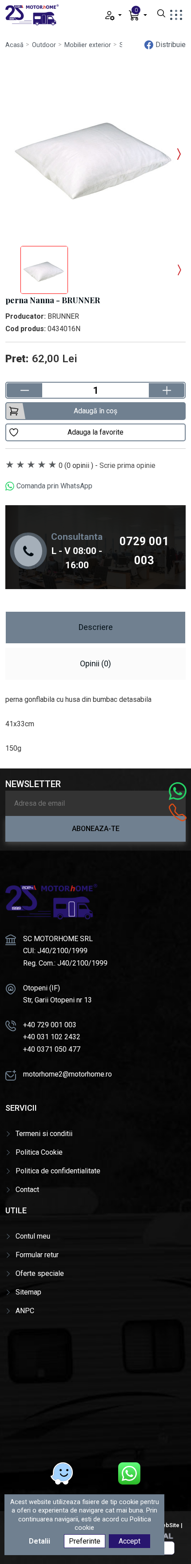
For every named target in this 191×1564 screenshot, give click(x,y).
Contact (27, 1189)
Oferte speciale (40, 1273)
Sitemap (28, 1292)
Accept (129, 1541)
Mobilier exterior (87, 45)
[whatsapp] (129, 1473)
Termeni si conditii (44, 1133)
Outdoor (44, 45)
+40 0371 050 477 (51, 1049)
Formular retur (37, 1255)
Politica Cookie (39, 1152)
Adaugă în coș (95, 411)
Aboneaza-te (95, 828)
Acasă (14, 45)
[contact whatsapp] (178, 791)
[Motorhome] (32, 14)
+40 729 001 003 (49, 1025)
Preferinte (84, 1541)
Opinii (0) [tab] (95, 663)
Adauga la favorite (95, 432)
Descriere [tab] (96, 627)
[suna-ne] (178, 812)
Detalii (39, 1541)
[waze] (62, 1473)
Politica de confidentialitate (58, 1171)
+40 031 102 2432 (51, 1037)
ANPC (25, 1311)
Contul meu (33, 1236)
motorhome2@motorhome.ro (67, 1074)
